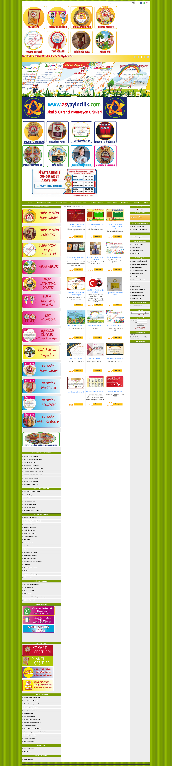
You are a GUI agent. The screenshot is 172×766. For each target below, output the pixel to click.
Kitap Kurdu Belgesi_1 (75, 325)
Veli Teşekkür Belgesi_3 (76, 392)
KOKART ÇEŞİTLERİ (30, 527)
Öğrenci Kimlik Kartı (137, 292)
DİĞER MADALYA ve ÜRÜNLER (32, 521)
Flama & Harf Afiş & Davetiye (31, 478)
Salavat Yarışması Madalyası (31, 700)
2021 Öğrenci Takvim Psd (138, 289)
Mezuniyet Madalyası (29, 716)
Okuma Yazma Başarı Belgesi (31, 465)
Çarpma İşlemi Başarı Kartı (95, 391)
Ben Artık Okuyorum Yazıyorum (32, 722)
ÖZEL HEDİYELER (137, 306)
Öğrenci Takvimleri (137, 267)
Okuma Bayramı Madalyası (31, 456)
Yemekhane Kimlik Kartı (138, 295)
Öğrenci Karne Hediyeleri (30, 555)
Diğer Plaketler (27, 751)
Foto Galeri (124, 202)
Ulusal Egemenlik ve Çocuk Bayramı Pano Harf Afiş (115, 226)
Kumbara (26, 570)
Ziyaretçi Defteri (112, 202)
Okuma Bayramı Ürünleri (44, 202)
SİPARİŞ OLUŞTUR (137, 237)
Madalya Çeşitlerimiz (29, 738)
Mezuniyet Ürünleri (61, 202)
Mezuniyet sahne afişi (29, 501)
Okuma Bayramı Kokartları (31, 481)
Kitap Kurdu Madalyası (30, 725)
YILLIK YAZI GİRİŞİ (137, 244)
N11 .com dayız (27, 577)
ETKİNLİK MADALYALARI (31, 517)
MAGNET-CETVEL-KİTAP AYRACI (33, 472)
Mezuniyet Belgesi (28, 495)
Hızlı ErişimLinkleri (29, 741)
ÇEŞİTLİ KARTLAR (29, 530)
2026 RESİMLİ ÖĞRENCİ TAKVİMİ (33, 468)
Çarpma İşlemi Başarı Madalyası (32, 728)
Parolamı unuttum (140, 327)
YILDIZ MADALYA (29, 524)
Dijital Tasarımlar (28, 759)
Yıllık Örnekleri (136, 253)
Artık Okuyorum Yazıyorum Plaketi (33, 459)
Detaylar (78, 236)
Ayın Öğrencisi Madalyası (30, 710)
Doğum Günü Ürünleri (30, 558)
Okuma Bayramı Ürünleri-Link (32, 697)
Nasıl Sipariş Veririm (97, 202)
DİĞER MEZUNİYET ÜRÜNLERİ (33, 510)
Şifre (136, 322)
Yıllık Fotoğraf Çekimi (137, 250)
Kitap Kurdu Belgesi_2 (95, 325)
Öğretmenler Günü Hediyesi (31, 574)
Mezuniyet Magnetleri (29, 507)
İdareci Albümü (136, 276)
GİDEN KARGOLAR (29, 600)
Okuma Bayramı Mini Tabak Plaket (33, 561)
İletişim (146, 202)
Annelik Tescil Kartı (115, 391)
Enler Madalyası (28, 593)
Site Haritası (140, 209)
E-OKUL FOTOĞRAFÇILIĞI (139, 261)
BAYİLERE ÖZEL (137, 217)
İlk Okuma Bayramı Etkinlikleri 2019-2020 (35, 732)
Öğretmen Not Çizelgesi (137, 273)
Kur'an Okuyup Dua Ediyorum (32, 719)
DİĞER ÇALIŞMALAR (138, 226)
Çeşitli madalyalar (28, 713)
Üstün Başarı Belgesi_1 (115, 257)
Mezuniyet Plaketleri (29, 748)
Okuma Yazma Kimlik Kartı (31, 484)
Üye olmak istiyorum (140, 328)
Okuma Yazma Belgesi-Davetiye (32, 703)
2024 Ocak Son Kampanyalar (31, 584)
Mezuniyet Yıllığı (136, 247)
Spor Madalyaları (28, 587)
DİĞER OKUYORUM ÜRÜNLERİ (33, 475)
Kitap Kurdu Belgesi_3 (115, 325)
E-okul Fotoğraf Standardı (138, 279)
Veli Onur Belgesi (76, 358)
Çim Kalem (27, 564)
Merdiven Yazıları (28, 542)
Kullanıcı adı (134, 320)
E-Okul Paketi (135, 283)
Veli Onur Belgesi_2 (95, 358)
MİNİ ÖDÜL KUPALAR (30, 533)
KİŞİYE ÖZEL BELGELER (139, 229)
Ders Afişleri (27, 539)
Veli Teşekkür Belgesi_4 (115, 358)
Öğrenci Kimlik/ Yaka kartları (139, 264)
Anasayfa (29, 202)
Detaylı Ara (140, 314)
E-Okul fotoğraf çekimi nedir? (139, 270)
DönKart (26, 549)
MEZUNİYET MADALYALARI (32, 491)
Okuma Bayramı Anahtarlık (31, 567)
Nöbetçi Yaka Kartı (136, 298)
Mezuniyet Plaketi (28, 498)
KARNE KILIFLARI (29, 462)
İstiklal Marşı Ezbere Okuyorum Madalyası (35, 597)
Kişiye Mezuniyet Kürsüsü (30, 536)
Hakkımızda (135, 202)
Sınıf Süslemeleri (28, 545)
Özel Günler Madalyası (30, 590)
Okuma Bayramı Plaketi (30, 735)
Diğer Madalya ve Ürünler (78, 202)
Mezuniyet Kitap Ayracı (30, 504)
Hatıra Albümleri (136, 286)
